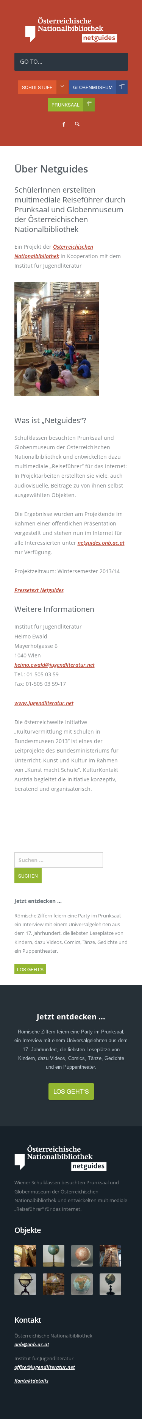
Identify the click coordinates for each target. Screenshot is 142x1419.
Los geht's (30, 969)
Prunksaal (65, 104)
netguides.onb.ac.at (101, 542)
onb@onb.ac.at (31, 1344)
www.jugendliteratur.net (43, 703)
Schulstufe (37, 87)
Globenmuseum (92, 87)
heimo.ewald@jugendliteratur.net (54, 664)
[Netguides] (71, 40)
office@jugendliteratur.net (44, 1367)
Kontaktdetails (31, 1380)
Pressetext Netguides (39, 590)
